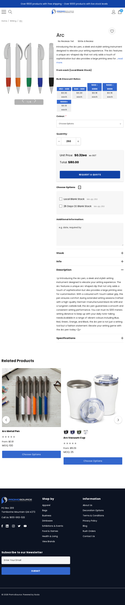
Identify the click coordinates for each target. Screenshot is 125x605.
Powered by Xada (31, 594)
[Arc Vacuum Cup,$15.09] (92, 397)
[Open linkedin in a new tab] (8, 526)
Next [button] (35, 101)
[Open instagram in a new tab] (14, 526)
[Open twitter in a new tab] (19, 526)
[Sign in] (114, 12)
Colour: (61, 116)
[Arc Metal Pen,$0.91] (31, 397)
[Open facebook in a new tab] (2, 526)
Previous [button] (23, 101)
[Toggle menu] (4, 12)
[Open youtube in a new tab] (26, 526)
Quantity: (62, 133)
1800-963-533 (17, 517)
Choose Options (31, 454)
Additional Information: (70, 219)
